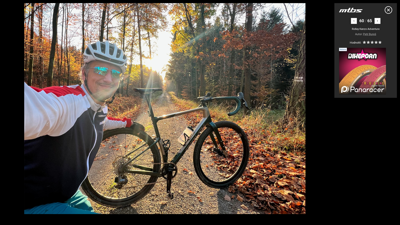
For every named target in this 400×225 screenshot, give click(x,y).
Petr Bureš (369, 34)
